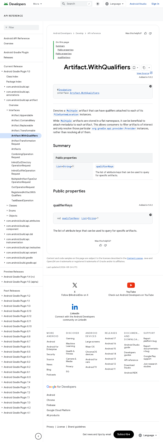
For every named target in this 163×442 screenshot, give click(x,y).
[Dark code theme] (150, 86)
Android (51, 341)
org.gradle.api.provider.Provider (114, 128)
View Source (143, 73)
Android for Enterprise (52, 348)
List (59, 166)
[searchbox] (21, 27)
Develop (79, 33)
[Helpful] (145, 33)
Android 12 (110, 363)
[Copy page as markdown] (144, 67)
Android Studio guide (131, 346)
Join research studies (150, 365)
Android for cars (91, 360)
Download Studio (129, 366)
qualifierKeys (104, 166)
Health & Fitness (70, 352)
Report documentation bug (151, 349)
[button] (21, 71)
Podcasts (51, 374)
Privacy (69, 366)
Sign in (155, 3)
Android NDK (130, 372)
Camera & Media (71, 360)
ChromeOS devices (91, 353)
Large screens (92, 341)
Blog (49, 369)
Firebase (51, 405)
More (36, 3)
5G (67, 371)
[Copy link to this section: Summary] (74, 146)
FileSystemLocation (66, 114)
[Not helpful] (150, 33)
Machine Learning (70, 344)
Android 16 (110, 343)
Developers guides (129, 353)
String (67, 166)
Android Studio (138, 3)
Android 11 (110, 368)
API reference (13, 15)
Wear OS (90, 346)
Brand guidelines (76, 426)
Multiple (72, 110)
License (61, 426)
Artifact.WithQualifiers (84, 92)
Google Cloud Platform (58, 410)
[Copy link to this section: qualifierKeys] (75, 205)
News (49, 364)
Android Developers (62, 33)
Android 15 (110, 348)
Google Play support (150, 357)
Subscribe (123, 434)
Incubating (65, 89)
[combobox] (76, 4)
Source (50, 359)
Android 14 (110, 353)
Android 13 (110, 358)
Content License (135, 258)
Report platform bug (150, 339)
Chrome (51, 400)
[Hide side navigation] (38, 436)
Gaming (70, 338)
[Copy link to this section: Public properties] (88, 191)
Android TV (91, 367)
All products (53, 415)
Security (51, 354)
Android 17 (110, 338)
